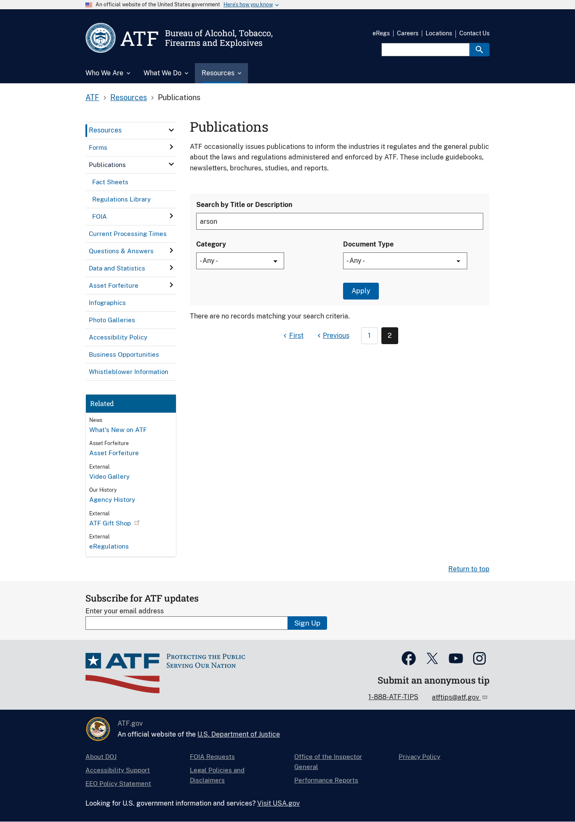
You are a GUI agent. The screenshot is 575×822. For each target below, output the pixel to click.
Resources (128, 97)
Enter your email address (124, 611)
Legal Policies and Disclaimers (217, 775)
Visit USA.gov (278, 803)
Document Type (368, 244)
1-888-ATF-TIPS (393, 697)
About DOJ (101, 756)
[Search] (479, 49)
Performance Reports (326, 780)
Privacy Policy (419, 756)
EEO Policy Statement (118, 783)
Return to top (469, 569)
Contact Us (474, 33)
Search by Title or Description (244, 205)
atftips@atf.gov (456, 697)
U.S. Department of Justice (238, 734)
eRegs (381, 33)
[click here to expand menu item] (171, 130)
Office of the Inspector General (328, 761)
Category (211, 244)
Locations (439, 33)
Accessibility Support (117, 770)
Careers (407, 33)
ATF (92, 97)
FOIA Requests (212, 756)
